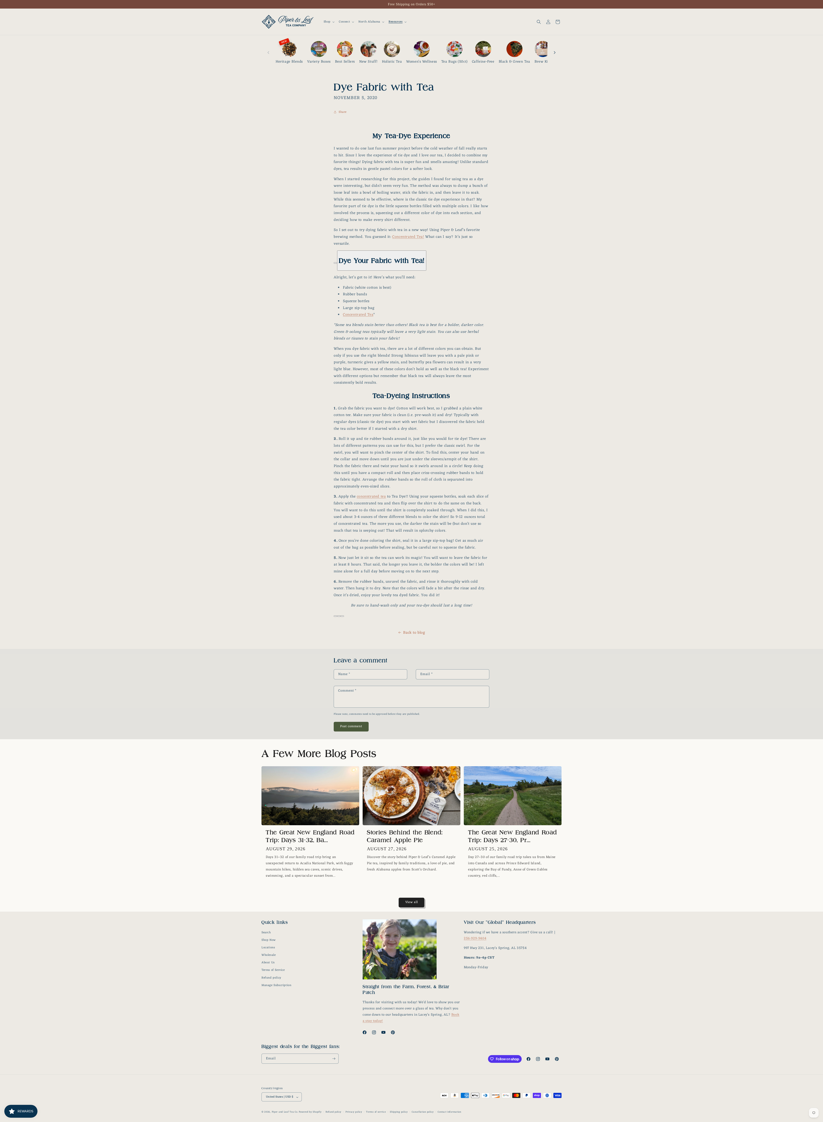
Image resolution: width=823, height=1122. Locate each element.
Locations (268, 947)
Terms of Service (273, 970)
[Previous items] (268, 52)
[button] (328, 21)
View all (411, 902)
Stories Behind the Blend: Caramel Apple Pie (405, 836)
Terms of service (376, 1112)
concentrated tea (371, 496)
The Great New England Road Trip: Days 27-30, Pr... (512, 836)
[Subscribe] (333, 1059)
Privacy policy (353, 1112)
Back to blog (414, 632)
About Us (268, 962)
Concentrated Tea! (408, 236)
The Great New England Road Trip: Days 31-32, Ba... (310, 836)
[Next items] (554, 52)
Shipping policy (399, 1112)
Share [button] (343, 112)
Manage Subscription (276, 985)
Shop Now (268, 940)
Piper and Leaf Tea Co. (285, 1112)
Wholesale (268, 955)
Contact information (449, 1112)
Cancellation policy (423, 1112)
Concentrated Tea (358, 314)
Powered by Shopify (310, 1112)
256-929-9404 (475, 939)
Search (266, 932)
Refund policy (271, 977)
